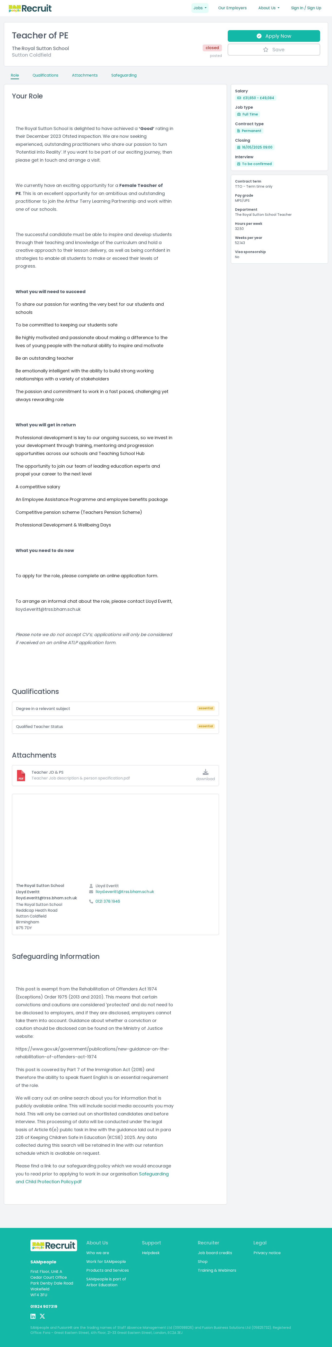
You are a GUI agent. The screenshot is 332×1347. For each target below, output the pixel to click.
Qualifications (45, 75)
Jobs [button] (198, 8)
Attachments (85, 75)
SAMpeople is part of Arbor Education (106, 1282)
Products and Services (107, 1270)
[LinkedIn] (32, 1316)
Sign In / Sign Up (306, 8)
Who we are (97, 1253)
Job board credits (215, 1253)
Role (15, 75)
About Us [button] (267, 8)
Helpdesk (151, 1253)
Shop (203, 1261)
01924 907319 (43, 1306)
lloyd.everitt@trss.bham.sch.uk (125, 891)
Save (278, 49)
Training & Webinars (217, 1270)
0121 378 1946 (108, 901)
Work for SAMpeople (106, 1261)
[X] (42, 1316)
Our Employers (232, 8)
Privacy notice (267, 1253)
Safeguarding (124, 75)
